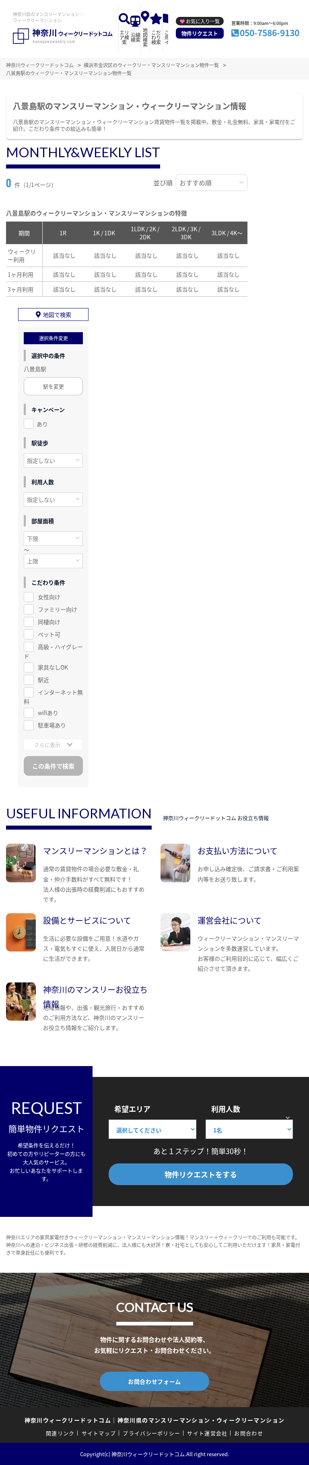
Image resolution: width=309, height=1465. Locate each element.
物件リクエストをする (201, 1174)
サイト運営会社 (207, 1433)
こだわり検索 (156, 37)
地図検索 (145, 37)
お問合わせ (248, 1433)
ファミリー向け (57, 609)
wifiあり (48, 713)
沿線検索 (135, 37)
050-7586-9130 (269, 33)
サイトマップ (99, 1433)
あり (42, 424)
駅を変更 (53, 386)
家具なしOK (53, 667)
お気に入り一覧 (203, 21)
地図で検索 (57, 314)
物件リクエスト (199, 33)
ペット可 (49, 634)
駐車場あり (52, 725)
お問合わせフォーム (154, 1381)
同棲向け (49, 622)
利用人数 (225, 1108)
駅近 (43, 680)
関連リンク (60, 1433)
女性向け (49, 597)
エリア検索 (124, 37)
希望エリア (132, 1108)
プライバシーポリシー (151, 1433)
